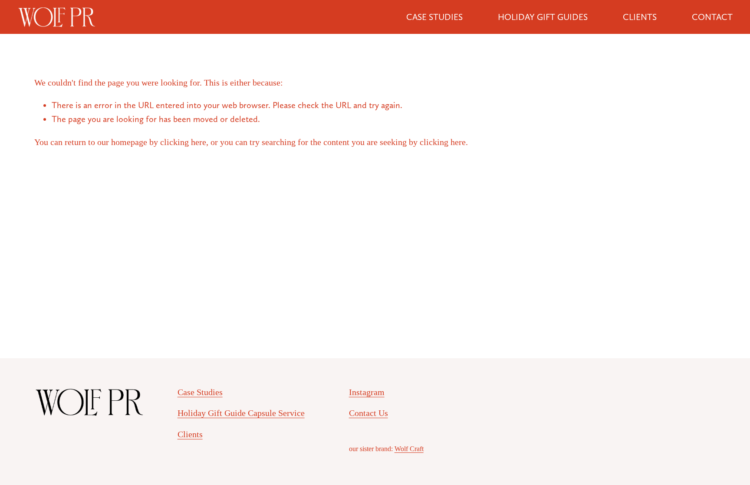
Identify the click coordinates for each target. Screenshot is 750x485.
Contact (712, 17)
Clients (640, 17)
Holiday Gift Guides (543, 17)
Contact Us (368, 413)
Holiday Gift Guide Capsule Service (241, 413)
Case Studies (434, 17)
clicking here (183, 142)
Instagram (367, 392)
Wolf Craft (409, 448)
